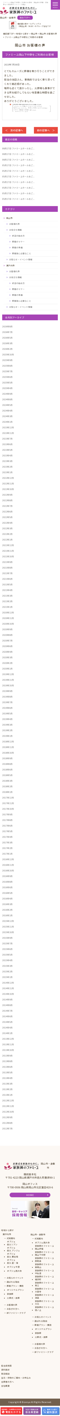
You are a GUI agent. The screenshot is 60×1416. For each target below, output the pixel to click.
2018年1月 (7, 792)
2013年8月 (7, 1061)
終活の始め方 (18, 235)
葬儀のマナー (18, 241)
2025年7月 (7, 371)
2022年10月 (8, 489)
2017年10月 (8, 808)
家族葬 (10, 1294)
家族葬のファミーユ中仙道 (44, 1272)
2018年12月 (8, 741)
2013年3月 (7, 1083)
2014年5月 (7, 1022)
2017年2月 (7, 848)
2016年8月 (7, 881)
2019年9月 (7, 691)
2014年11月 (8, 988)
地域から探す (7, 1230)
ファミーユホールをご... (18, 148)
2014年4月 (7, 1027)
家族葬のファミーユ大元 (44, 1302)
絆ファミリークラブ (16, 1313)
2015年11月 (8, 926)
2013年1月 (7, 1094)
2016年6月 (7, 887)
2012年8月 (7, 1122)
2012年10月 (8, 1111)
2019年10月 (8, 685)
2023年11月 (8, 433)
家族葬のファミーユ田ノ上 (44, 1308)
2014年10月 (8, 993)
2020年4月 (7, 651)
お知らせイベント (15, 1277)
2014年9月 (7, 999)
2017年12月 (8, 797)
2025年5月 (7, 382)
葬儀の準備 (17, 247)
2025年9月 (7, 360)
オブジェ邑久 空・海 (12, 1261)
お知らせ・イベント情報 (20, 259)
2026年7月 (7, 332)
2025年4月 (7, 388)
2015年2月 (7, 971)
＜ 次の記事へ (14, 130)
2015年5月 (7, 954)
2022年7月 (7, 506)
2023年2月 (7, 466)
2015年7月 (7, 943)
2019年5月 (7, 713)
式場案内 (11, 1238)
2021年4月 (7, 590)
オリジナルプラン (15, 1290)
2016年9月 (7, 876)
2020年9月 (7, 629)
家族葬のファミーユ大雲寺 (44, 1290)
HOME (30, 1195)
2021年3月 (7, 595)
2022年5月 (7, 517)
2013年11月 (8, 1044)
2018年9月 (7, 758)
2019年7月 (7, 702)
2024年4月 (7, 410)
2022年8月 (7, 500)
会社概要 (5, 1386)
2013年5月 (7, 1072)
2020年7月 (7, 640)
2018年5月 (7, 775)
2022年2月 (7, 534)
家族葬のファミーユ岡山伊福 (44, 1247)
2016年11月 (8, 864)
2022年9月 (7, 494)
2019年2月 (7, 730)
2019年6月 (7, 707)
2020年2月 (7, 663)
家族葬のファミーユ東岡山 (44, 1266)
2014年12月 (8, 982)
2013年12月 (8, 1038)
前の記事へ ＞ (46, 130)
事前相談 (5, 1373)
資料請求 (5, 1369)
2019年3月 (7, 724)
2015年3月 (7, 965)
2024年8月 (7, 399)
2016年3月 (7, 904)
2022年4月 (7, 522)
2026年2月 (7, 348)
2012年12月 (8, 1100)
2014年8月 (7, 1005)
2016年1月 (7, 915)
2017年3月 (7, 842)
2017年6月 (7, 825)
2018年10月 (8, 752)
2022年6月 (7, 511)
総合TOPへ (25, 17)
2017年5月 (7, 831)
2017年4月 (7, 836)
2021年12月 (8, 545)
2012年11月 (8, 1106)
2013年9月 (7, 1055)
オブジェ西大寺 (14, 1271)
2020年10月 (8, 623)
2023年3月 (7, 461)
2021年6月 (7, 578)
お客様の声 (14, 223)
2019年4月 (7, 719)
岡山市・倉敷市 (38, 1234)
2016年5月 (7, 893)
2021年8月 (7, 567)
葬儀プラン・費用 (15, 1286)
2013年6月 (7, 1066)
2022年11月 (8, 483)
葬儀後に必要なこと (21, 253)
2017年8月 (7, 820)
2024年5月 (7, 405)
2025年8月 (7, 365)
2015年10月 (8, 932)
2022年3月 (7, 528)
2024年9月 (7, 393)
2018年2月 (7, 786)
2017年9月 (7, 814)
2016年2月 (7, 909)
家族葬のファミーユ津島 (44, 1296)
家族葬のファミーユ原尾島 (44, 1259)
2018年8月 (7, 764)
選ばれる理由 (13, 1282)
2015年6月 (7, 949)
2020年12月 (8, 612)
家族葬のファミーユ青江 (44, 1284)
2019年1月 (7, 735)
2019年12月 (8, 674)
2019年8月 (7, 696)
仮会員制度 (6, 1365)
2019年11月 (8, 679)
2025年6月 (7, 377)
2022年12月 (8, 477)
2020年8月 (7, 635)
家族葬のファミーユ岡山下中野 (44, 1253)
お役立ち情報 (15, 229)
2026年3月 (7, 343)
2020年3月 (7, 657)
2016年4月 (7, 898)
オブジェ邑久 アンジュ (13, 1249)
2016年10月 (8, 870)
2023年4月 (7, 455)
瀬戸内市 (7, 1234)
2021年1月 (7, 606)
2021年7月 (7, 573)
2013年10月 (8, 1050)
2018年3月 (7, 780)
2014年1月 (7, 1033)
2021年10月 (8, 556)
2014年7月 (7, 1010)
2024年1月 (7, 421)
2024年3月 (7, 416)
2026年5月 (7, 337)
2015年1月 (7, 977)
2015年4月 (7, 960)
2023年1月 (7, 472)
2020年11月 (8, 618)
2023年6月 (7, 444)
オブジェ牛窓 (13, 1267)
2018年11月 (8, 747)
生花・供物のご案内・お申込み (16, 1377)
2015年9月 (7, 937)
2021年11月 (8, 550)
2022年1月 (7, 539)
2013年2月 (7, 1089)
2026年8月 (7, 326)
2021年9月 (7, 562)
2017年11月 (8, 803)
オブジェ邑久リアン (12, 1243)
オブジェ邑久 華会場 (12, 1255)
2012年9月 (7, 1117)
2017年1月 (7, 853)
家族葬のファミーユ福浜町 (44, 1278)
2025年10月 (8, 354)
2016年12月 (8, 859)
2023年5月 (7, 449)
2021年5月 (7, 584)
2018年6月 (7, 769)
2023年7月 (7, 438)
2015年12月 (8, 921)
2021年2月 (7, 601)
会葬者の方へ (7, 1381)
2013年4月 (7, 1078)
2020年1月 (7, 668)
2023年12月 (8, 427)
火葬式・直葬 (13, 1298)
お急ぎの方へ (13, 1309)
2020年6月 (7, 646)
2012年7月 (7, 1128)
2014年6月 (7, 1016)
